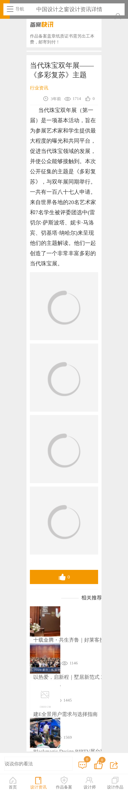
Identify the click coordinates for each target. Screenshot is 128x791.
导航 (19, 8)
